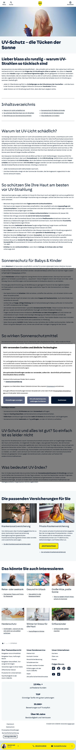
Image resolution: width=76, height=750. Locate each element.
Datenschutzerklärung (14, 382)
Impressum (51, 386)
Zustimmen (62, 400)
